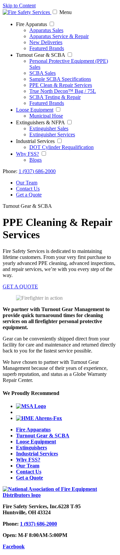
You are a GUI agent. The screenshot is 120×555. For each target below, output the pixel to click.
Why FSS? (27, 154)
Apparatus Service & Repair (59, 36)
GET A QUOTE (20, 286)
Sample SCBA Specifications (60, 79)
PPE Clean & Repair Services (60, 85)
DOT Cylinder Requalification (61, 147)
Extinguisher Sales (48, 128)
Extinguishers (31, 447)
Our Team (26, 182)
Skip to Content (19, 5)
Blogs (35, 160)
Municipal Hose (46, 116)
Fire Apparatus (33, 429)
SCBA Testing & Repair (55, 97)
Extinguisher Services (52, 134)
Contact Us (28, 188)
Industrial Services (37, 453)
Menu (65, 12)
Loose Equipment (34, 110)
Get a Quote (29, 194)
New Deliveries (45, 42)
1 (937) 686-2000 (37, 171)
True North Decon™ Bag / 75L (62, 91)
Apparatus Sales (46, 30)
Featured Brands (46, 48)
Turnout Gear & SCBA (42, 435)
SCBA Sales (42, 73)
